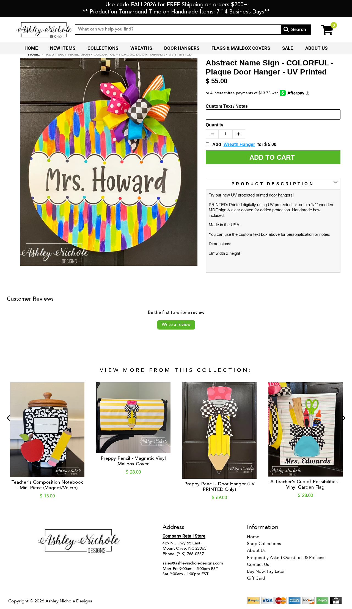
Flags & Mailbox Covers (240, 48)
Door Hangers (181, 48)
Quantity (214, 125)
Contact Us (258, 564)
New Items (62, 48)
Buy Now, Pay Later (266, 571)
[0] (323, 29)
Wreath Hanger (239, 144)
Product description (273, 183)
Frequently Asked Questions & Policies (285, 558)
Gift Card (256, 578)
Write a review (176, 325)
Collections (102, 48)
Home (31, 48)
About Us (316, 48)
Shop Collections (264, 544)
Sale (287, 48)
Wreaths (141, 48)
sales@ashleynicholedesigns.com (193, 563)
